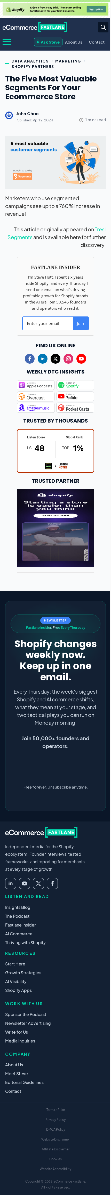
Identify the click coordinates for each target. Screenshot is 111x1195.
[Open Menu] (7, 42)
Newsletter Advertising (28, 1023)
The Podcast (17, 916)
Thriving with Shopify (25, 942)
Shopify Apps (18, 990)
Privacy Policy (55, 1120)
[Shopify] (55, 9)
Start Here (15, 963)
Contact (97, 41)
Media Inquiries (20, 1041)
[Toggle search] (103, 27)
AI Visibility (16, 981)
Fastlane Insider (20, 925)
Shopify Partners (33, 66)
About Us (73, 41)
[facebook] (30, 359)
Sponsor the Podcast (25, 1014)
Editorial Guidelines (24, 1082)
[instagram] (68, 359)
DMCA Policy (55, 1129)
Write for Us (16, 1032)
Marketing (68, 61)
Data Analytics (30, 61)
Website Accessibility (55, 1169)
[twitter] (55, 359)
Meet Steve (16, 1073)
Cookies (55, 1159)
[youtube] (81, 359)
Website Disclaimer (55, 1139)
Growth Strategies (23, 972)
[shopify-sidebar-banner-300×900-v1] (55, 527)
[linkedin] (42, 359)
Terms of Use (55, 1110)
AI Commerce (19, 933)
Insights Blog (17, 907)
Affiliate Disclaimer (55, 1149)
